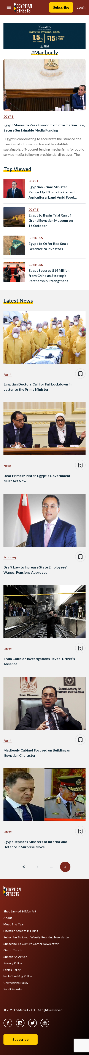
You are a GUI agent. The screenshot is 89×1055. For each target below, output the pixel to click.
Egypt (8, 116)
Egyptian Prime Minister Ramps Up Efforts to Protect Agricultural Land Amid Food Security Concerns (52, 192)
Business (36, 238)
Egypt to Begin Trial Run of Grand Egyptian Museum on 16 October (51, 220)
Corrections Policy (15, 982)
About (7, 918)
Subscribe (61, 7)
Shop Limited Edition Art (19, 911)
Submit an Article (15, 957)
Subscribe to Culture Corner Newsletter (31, 944)
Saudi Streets (12, 989)
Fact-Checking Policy (17, 976)
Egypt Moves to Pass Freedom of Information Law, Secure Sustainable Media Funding (44, 127)
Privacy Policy (12, 963)
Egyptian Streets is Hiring (20, 931)
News (7, 465)
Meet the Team (14, 924)
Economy (9, 557)
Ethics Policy (12, 969)
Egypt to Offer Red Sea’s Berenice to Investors (48, 246)
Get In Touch (12, 950)
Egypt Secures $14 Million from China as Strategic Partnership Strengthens (49, 275)
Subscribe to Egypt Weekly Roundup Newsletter (36, 937)
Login (81, 7)
